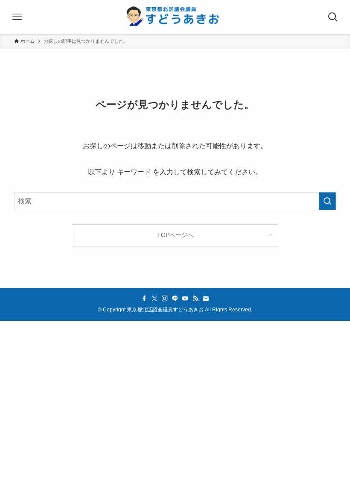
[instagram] (165, 298)
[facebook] (144, 298)
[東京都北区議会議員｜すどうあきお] (175, 17)
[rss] (195, 298)
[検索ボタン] (333, 17)
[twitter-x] (154, 298)
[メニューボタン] (17, 17)
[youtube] (185, 298)
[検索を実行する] (327, 201)
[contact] (206, 298)
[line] (175, 298)
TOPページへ (175, 234)
